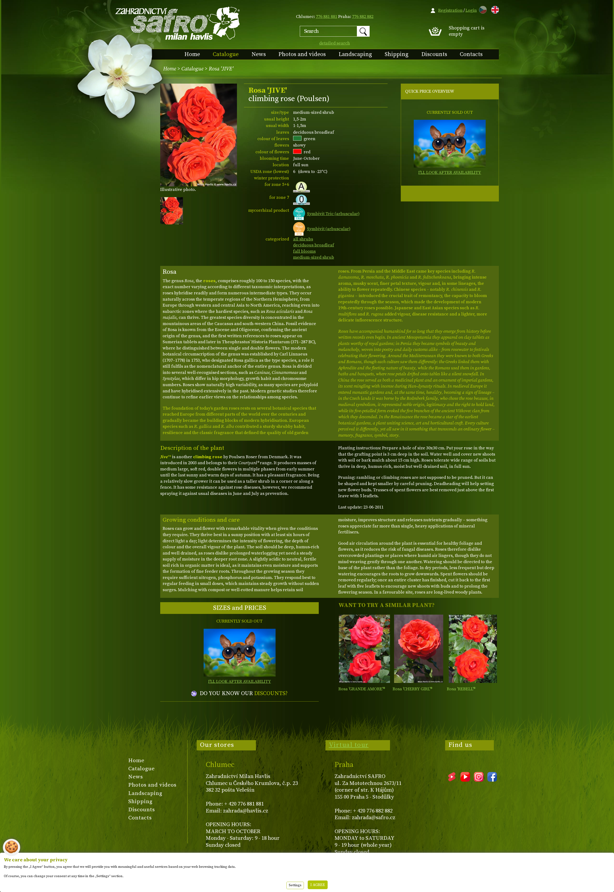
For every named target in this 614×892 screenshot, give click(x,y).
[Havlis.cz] (177, 23)
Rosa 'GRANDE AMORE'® (361, 689)
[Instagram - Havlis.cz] (478, 780)
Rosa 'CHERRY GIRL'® (412, 689)
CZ (481, 9)
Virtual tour (349, 745)
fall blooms (304, 251)
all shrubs (303, 239)
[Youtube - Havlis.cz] (465, 780)
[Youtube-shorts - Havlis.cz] (452, 780)
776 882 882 (362, 16)
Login (471, 10)
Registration (450, 10)
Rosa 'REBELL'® (461, 689)
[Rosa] (364, 649)
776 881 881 (326, 16)
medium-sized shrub (313, 257)
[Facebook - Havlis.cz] (492, 780)
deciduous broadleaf (313, 245)
